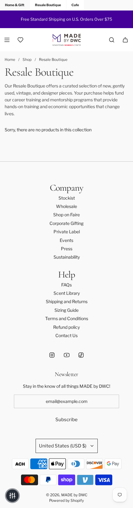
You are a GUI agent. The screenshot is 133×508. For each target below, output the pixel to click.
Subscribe (66, 419)
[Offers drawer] (20, 40)
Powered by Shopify (66, 500)
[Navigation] (7, 40)
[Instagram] (52, 355)
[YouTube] (66, 355)
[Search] (111, 40)
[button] (12, 495)
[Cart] (125, 40)
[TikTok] (81, 355)
